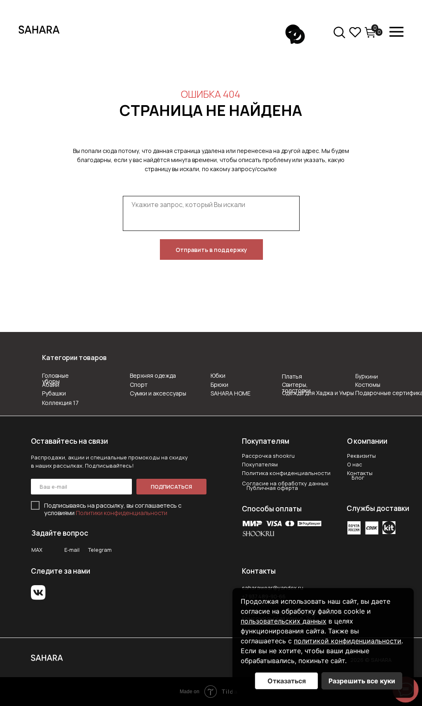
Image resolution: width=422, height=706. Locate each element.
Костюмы (367, 384)
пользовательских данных (283, 621)
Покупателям (260, 464)
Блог (358, 477)
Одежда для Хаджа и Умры (318, 393)
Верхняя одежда (153, 375)
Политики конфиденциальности (121, 512)
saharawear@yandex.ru (272, 587)
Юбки (218, 375)
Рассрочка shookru (268, 455)
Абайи (50, 384)
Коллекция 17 (60, 403)
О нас (354, 464)
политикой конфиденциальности (347, 641)
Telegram (100, 549)
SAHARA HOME (231, 393)
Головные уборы (55, 378)
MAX (36, 549)
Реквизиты (361, 455)
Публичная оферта (272, 488)
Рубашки (54, 393)
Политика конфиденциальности (286, 473)
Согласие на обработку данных (285, 483)
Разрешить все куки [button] (361, 681)
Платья (292, 376)
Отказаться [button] (286, 681)
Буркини (366, 376)
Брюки (219, 384)
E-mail (72, 549)
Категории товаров (74, 357)
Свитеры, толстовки (296, 387)
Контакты (360, 473)
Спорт (139, 384)
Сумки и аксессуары (158, 393)
